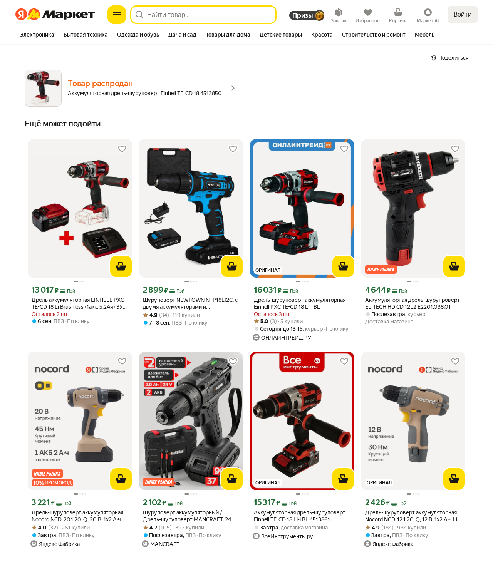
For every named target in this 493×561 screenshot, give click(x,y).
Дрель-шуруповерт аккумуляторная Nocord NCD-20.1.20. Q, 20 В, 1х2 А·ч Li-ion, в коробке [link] (77, 516)
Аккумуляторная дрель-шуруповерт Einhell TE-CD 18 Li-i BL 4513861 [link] (299, 515)
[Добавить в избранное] (122, 149)
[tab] (37, 35)
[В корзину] (120, 266)
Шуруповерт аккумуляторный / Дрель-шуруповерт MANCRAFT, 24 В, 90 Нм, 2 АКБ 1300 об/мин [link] (190, 516)
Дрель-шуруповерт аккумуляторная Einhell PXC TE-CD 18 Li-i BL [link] (299, 303)
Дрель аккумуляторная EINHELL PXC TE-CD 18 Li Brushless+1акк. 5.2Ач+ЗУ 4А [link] (78, 303)
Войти (463, 14)
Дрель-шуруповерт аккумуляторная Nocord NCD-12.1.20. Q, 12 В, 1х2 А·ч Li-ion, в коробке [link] (412, 516)
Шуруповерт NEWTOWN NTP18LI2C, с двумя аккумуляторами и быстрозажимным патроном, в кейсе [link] (190, 303)
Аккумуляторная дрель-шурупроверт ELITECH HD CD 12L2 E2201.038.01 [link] (412, 303)
